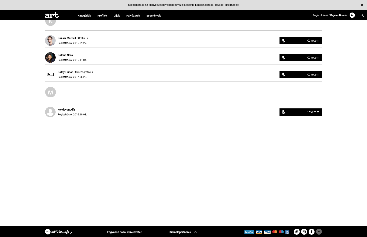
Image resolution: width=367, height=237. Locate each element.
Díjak (117, 15)
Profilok (102, 15)
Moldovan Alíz (66, 109)
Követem (313, 40)
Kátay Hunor (65, 72)
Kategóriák (84, 15)
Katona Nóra (65, 55)
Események (154, 15)
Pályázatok (133, 15)
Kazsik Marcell (67, 38)
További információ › (227, 4)
